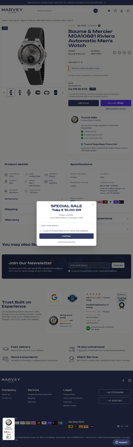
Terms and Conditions (79, 231)
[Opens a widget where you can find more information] (121, 442)
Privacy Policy (58, 231)
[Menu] (13, 419)
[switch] (8, 437)
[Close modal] (93, 204)
